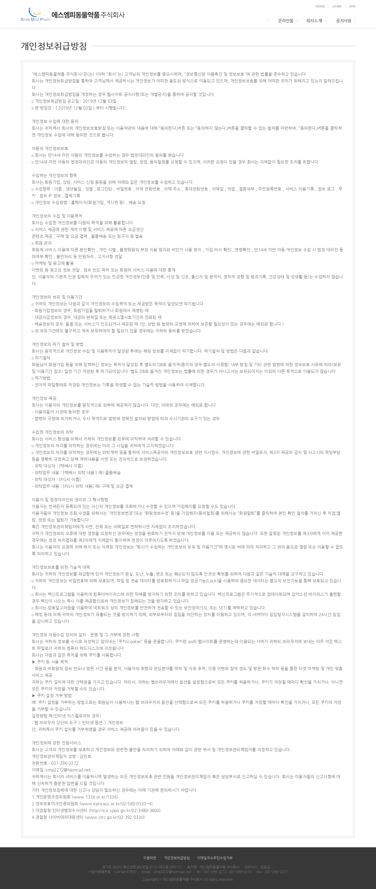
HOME (320, 6)
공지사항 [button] (344, 20)
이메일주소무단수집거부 (215, 858)
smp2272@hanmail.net (172, 872)
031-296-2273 (240, 872)
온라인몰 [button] (286, 20)
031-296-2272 (215, 872)
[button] (267, 20)
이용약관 (149, 858)
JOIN (352, 6)
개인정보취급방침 (177, 858)
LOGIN (336, 6)
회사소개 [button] (314, 20)
